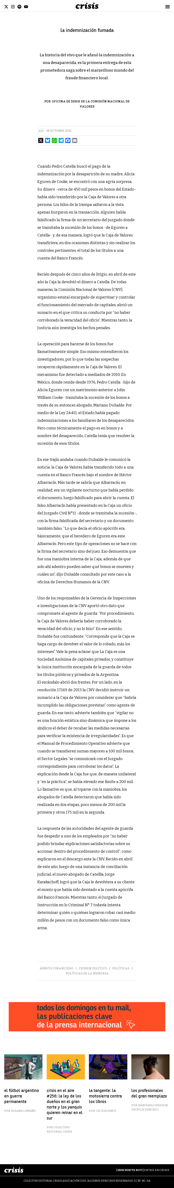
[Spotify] (19, 7)
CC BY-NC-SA (142, 1180)
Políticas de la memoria (87, 973)
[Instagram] (13, 7)
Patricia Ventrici (145, 1109)
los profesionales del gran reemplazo (149, 1093)
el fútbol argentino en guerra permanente (21, 1096)
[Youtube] (26, 7)
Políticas (120, 968)
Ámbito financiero (56, 968)
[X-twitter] (6, 7)
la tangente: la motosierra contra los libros (105, 1096)
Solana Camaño (23, 1110)
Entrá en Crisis (156, 1170)
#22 (41, 130)
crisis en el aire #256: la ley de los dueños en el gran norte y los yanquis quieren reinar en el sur (65, 1104)
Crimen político (93, 968)
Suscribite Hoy (130, 1170)
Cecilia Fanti (106, 1110)
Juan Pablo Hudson (153, 1105)
